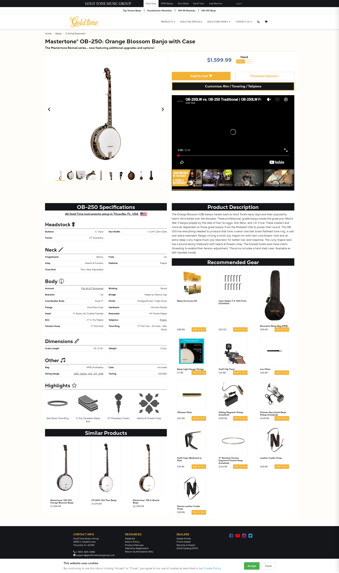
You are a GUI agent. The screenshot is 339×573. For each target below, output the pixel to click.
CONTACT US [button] (243, 21)
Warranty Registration (137, 548)
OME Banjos (167, 3)
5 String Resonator (76, 33)
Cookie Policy (212, 568)
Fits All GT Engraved (92, 288)
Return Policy (132, 541)
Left (248, 61)
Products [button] (167, 21)
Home (48, 33)
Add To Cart (199, 76)
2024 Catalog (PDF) (187, 548)
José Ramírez (215, 3)
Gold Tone (151, 3)
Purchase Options (264, 76)
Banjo (58, 33)
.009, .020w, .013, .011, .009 (88, 373)
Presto (163, 319)
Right (240, 61)
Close (268, 566)
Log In (239, 3)
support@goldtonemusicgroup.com (95, 555)
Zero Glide (183, 3)
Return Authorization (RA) (139, 551)
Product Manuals (134, 545)
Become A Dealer (186, 545)
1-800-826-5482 (85, 551)
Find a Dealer (184, 541)
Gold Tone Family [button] (218, 21)
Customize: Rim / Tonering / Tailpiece (233, 86)
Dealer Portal (184, 538)
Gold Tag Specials (191, 21)
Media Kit (130, 538)
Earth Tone (198, 3)
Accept (252, 566)
